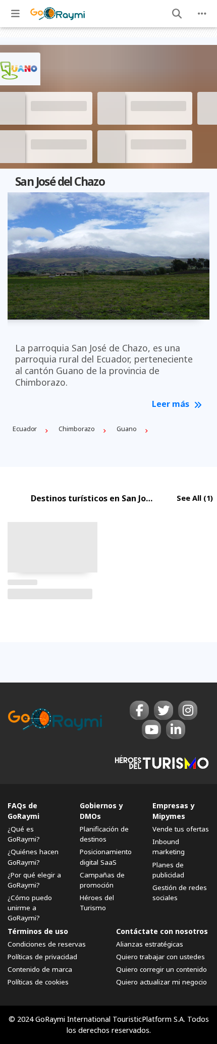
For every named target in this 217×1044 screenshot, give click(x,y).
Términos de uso (38, 931)
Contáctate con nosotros (162, 931)
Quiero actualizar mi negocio (161, 981)
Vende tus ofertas (180, 828)
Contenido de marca (40, 969)
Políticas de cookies (38, 981)
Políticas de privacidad (42, 956)
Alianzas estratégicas (149, 944)
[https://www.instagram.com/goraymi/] (187, 710)
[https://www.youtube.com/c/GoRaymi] (151, 729)
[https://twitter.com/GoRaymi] (163, 710)
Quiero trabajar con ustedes (160, 956)
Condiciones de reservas (47, 944)
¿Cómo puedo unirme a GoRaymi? (30, 907)
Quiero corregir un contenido (161, 969)
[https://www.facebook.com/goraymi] (139, 710)
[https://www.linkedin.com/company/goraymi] (175, 729)
